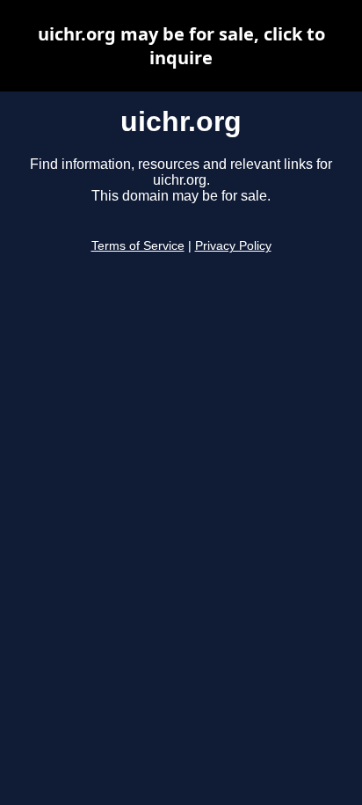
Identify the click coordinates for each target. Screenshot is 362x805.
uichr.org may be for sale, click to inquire (181, 46)
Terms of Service (138, 245)
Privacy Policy (233, 245)
